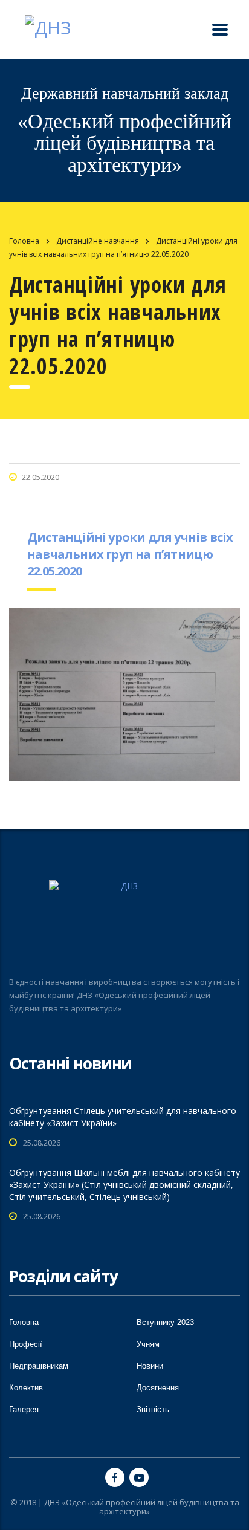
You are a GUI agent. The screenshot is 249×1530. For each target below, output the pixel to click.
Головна (24, 241)
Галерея (24, 1409)
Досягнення (158, 1387)
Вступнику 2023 (165, 1322)
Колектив (26, 1387)
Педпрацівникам (38, 1365)
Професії (25, 1344)
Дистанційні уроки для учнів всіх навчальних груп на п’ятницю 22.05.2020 (130, 554)
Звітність (153, 1409)
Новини (150, 1365)
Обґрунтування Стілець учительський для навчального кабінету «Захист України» (122, 1117)
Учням (148, 1344)
